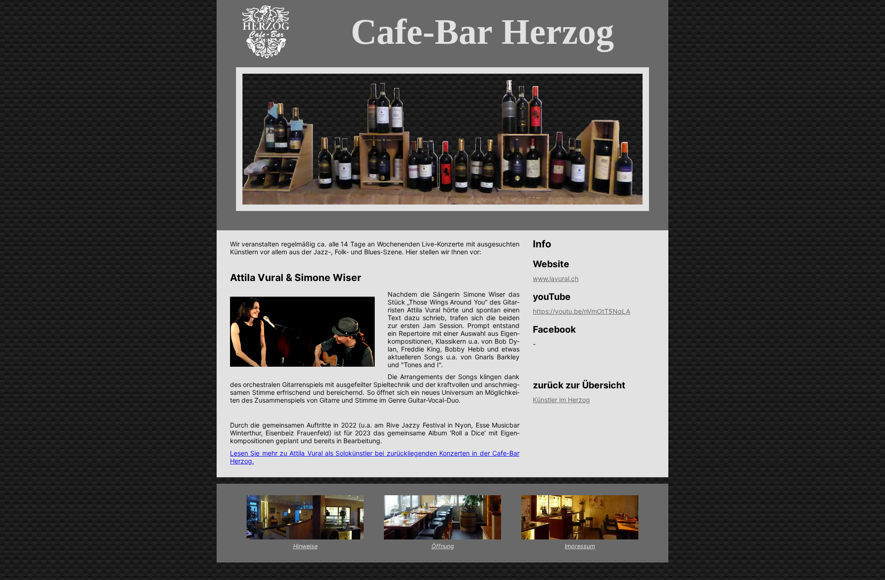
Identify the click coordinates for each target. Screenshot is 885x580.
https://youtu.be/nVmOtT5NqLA (581, 311)
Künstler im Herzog (561, 400)
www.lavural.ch (555, 278)
